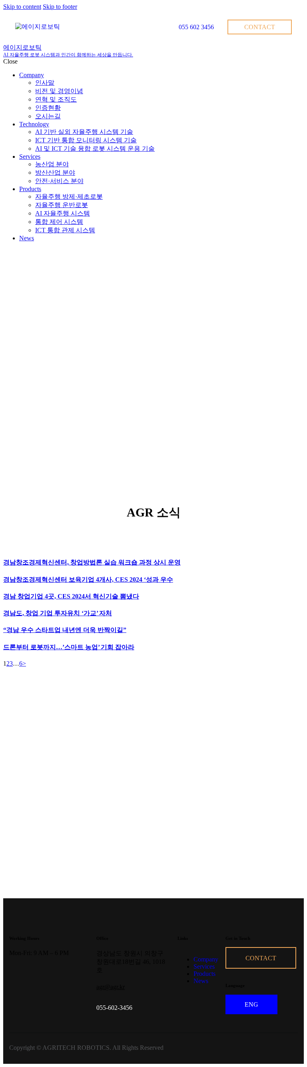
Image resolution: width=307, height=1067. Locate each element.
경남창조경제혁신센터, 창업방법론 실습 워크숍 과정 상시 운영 (92, 562)
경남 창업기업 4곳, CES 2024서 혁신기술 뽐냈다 (71, 596)
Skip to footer (60, 6)
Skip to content (22, 6)
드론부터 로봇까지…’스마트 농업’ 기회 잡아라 (68, 647)
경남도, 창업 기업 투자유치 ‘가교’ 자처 (57, 613)
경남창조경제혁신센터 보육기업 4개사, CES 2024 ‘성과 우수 (88, 579)
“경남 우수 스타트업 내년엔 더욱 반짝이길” (64, 629)
